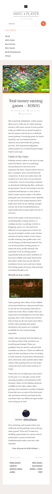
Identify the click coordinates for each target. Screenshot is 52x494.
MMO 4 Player (26, 14)
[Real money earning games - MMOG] (26, 79)
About (7, 36)
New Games (10, 48)
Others (8, 56)
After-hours (10, 40)
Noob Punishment (13, 52)
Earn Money (10, 44)
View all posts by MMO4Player (26, 448)
